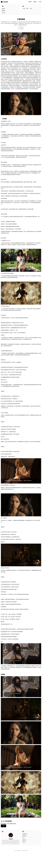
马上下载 (39, 1)
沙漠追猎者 (5, 1)
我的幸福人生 (24, 835)
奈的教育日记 (24, 833)
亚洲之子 (23, 842)
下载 (3, 825)
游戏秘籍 (34, 1)
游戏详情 (30, 1)
